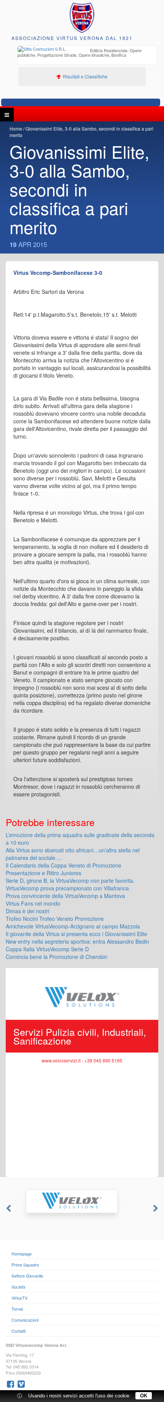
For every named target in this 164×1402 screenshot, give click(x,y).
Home (16, 128)
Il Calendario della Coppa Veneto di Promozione (63, 865)
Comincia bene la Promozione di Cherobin (57, 956)
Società (18, 1287)
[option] (87, 53)
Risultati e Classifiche (85, 76)
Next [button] (156, 1208)
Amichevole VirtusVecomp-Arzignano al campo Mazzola (73, 926)
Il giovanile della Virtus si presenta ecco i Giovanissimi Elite (76, 934)
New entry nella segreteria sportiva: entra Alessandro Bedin (77, 941)
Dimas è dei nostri (27, 911)
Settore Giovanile (27, 1276)
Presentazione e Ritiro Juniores (43, 873)
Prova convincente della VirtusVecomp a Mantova (65, 896)
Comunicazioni (25, 1320)
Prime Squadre (25, 1265)
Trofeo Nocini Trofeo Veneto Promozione (55, 918)
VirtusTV (19, 1298)
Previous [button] (7, 1208)
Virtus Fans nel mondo (33, 903)
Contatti (18, 1331)
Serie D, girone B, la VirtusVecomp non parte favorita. (70, 880)
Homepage (21, 1253)
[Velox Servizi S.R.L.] (82, 1201)
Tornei (17, 1309)
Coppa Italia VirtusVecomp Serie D (47, 949)
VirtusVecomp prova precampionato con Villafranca (67, 888)
